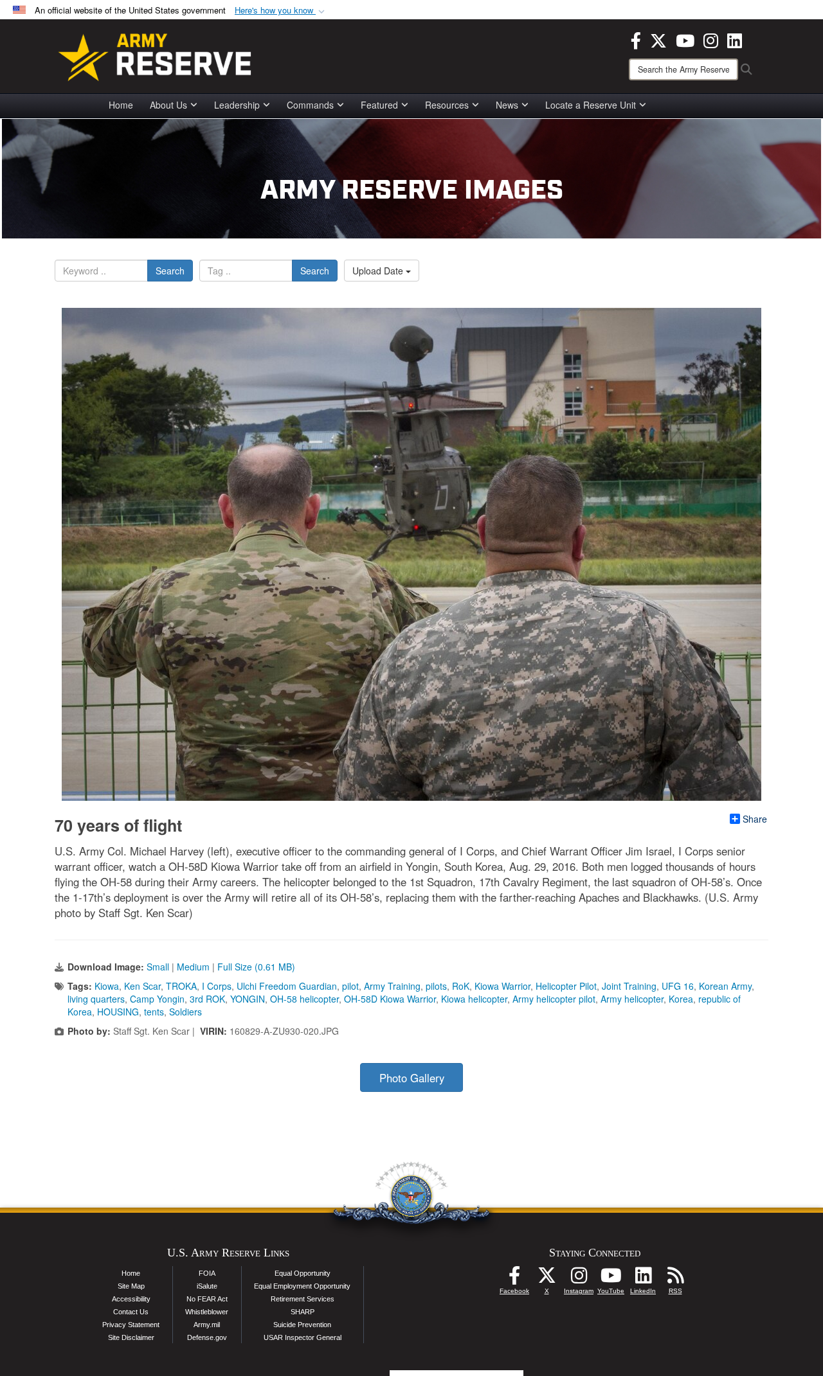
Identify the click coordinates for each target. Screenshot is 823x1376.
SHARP (302, 1312)
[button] (281, 10)
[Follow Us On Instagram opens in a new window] (579, 1279)
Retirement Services (302, 1299)
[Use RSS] (675, 1279)
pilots (436, 985)
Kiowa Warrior (502, 985)
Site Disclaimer (131, 1337)
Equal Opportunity (302, 1273)
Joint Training (629, 985)
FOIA (207, 1273)
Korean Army (725, 985)
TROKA (181, 985)
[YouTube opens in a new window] (685, 39)
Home (121, 104)
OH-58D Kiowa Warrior (390, 998)
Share (755, 819)
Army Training (392, 985)
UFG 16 (678, 985)
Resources (447, 104)
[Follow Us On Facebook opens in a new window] (514, 1279)
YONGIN (247, 998)
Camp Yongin (157, 998)
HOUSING (118, 1011)
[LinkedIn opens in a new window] (734, 39)
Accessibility (131, 1299)
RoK (460, 985)
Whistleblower (206, 1312)
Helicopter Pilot (566, 985)
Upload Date (379, 270)
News (507, 104)
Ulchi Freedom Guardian (287, 985)
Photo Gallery (411, 1078)
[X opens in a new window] (658, 39)
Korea (681, 998)
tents (154, 1011)
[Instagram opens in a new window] (710, 39)
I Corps (216, 985)
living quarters (96, 998)
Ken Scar (142, 985)
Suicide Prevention (302, 1324)
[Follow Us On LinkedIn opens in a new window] (643, 1279)
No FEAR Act (207, 1299)
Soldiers (185, 1011)
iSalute (207, 1286)
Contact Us (131, 1312)
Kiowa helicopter (474, 998)
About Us (168, 104)
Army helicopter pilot (553, 998)
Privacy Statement (130, 1324)
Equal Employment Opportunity (302, 1286)
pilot (350, 985)
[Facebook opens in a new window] (636, 39)
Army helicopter (632, 998)
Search (170, 270)
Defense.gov (207, 1337)
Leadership (237, 104)
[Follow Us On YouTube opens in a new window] (611, 1279)
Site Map (131, 1286)
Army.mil (207, 1324)
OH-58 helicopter (304, 998)
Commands (310, 104)
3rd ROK (207, 998)
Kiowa (107, 985)
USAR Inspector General (302, 1337)
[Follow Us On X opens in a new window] (546, 1279)
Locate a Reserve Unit (590, 104)
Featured (379, 104)
